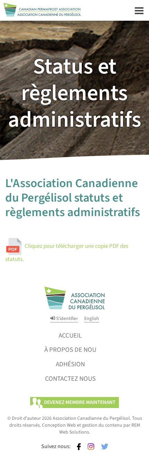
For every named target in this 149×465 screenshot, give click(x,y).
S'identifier (66, 318)
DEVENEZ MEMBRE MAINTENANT (79, 402)
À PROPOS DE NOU (70, 349)
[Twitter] (104, 447)
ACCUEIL (70, 335)
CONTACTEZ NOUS (70, 378)
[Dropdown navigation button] (139, 10)
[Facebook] (79, 447)
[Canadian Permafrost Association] (40, 8)
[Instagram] (91, 447)
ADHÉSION (70, 364)
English (91, 318)
